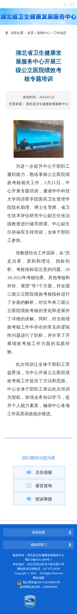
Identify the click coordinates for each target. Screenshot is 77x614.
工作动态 (59, 33)
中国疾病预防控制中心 (40, 524)
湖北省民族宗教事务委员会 (40, 537)
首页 (30, 33)
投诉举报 (44, 499)
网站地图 (38, 577)
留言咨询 (44, 485)
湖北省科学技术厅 (41, 521)
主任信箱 (44, 472)
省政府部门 (38, 544)
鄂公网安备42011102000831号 (40, 582)
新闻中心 (43, 33)
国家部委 (38, 532)
